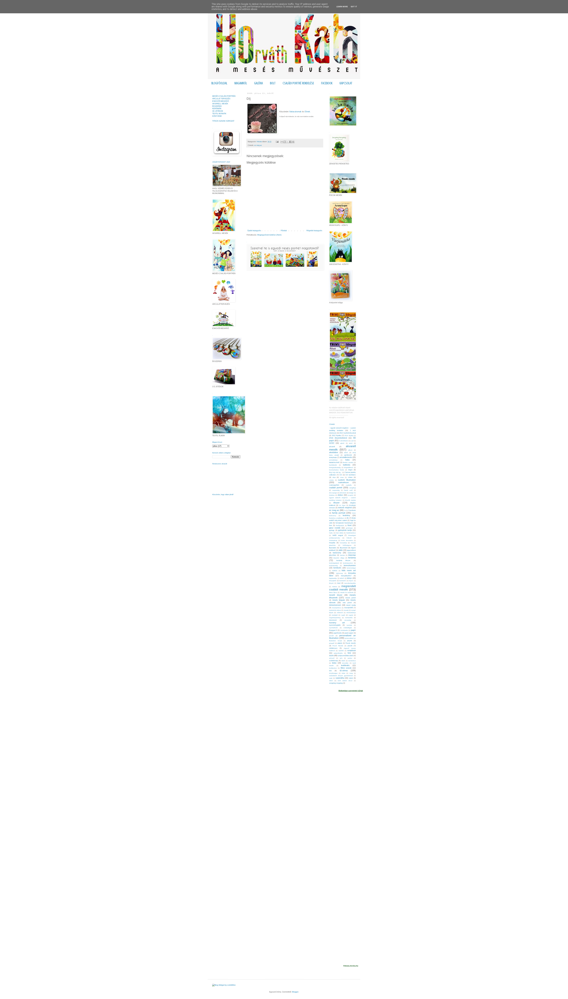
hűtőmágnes (347, 545)
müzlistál (335, 615)
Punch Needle (338, 646)
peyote (349, 640)
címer (342, 477)
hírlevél (349, 538)
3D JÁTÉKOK (217, 111)
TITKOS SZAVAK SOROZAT (223, 121)
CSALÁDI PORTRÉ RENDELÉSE (298, 83)
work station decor (345, 680)
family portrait (338, 513)
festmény (346, 515)
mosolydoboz (336, 608)
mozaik (346, 610)
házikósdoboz (351, 533)
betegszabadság (335, 467)
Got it (354, 7)
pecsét (331, 635)
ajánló (342, 443)
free (330, 525)
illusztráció (343, 548)
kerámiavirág (333, 565)
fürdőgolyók (340, 525)
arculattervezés (346, 457)
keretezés (337, 568)
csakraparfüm (334, 485)
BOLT (273, 83)
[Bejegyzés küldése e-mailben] (277, 141)
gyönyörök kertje (345, 530)
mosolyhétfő (348, 608)
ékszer (336, 502)
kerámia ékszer (343, 560)
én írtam (342, 505)
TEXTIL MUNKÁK (219, 114)
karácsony (337, 553)
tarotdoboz (352, 660)
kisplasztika (333, 578)
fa (345, 510)
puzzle (350, 646)
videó (331, 680)
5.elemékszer (343, 441)
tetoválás (345, 663)
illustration (332, 548)
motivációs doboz (335, 610)
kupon (351, 580)
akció (350, 443)
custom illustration (347, 480)
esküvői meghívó (345, 508)
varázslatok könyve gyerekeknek (341, 675)
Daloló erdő (348, 490)
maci (339, 583)
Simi (349, 653)
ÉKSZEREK (217, 106)
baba (347, 460)
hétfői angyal (338, 535)
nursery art (337, 622)
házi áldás (339, 533)
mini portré (347, 602)
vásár (351, 678)
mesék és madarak (346, 592)
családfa (349, 485)
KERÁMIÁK (216, 109)
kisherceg (339, 573)
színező (331, 658)
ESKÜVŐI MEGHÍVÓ (220, 101)
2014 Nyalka (348, 435)
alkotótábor (333, 452)
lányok (331, 583)
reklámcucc (333, 648)
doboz (340, 495)
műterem (340, 612)
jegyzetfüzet (351, 550)
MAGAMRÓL (240, 83)
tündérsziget (333, 673)
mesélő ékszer (335, 595)
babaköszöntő (334, 462)
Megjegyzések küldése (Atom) (269, 235)
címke (350, 477)
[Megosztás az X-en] (287, 141)
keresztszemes (350, 565)
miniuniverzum (335, 605)
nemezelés (348, 617)
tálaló (343, 660)
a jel (352, 441)
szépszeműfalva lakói (345, 655)
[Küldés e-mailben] (281, 141)
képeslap (352, 555)
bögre (350, 470)
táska (334, 663)
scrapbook (351, 650)
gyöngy (331, 530)
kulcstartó (342, 580)
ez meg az (258, 145)
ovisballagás (347, 627)
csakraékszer (343, 482)
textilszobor (333, 668)
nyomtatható (333, 627)
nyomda (349, 625)
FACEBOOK (327, 83)
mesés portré (350, 598)
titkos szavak (346, 668)
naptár (351, 615)
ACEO (331, 443)
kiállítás (334, 570)
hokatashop (333, 540)
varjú (330, 678)
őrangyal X (333, 630)
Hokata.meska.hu (350, 966)
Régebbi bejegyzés (314, 231)
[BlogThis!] (284, 141)
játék (341, 550)
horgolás (332, 543)
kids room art (349, 570)
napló (343, 615)
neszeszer (333, 620)
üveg (351, 673)
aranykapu (333, 457)
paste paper (349, 633)
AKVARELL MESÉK (220, 104)
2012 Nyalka (336, 435)
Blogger (295, 992)
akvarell (332, 446)
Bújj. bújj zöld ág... (335, 472)
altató (346, 452)
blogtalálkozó (348, 467)
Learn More (342, 7)
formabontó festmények (344, 523)
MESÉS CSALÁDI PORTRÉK (224, 96)
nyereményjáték (335, 625)
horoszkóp (343, 543)
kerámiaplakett (334, 563)
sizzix (331, 656)
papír (353, 630)
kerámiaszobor (348, 563)
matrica (334, 586)
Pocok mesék (351, 643)
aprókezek (348, 455)
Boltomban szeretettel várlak (351, 691)
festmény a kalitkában (336, 518)
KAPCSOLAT (346, 83)
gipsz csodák (334, 528)
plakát (340, 643)
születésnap (333, 660)
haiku (331, 533)
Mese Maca (333, 592)
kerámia (352, 557)
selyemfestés (338, 653)
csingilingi (352, 488)
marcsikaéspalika (350, 583)
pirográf (331, 643)
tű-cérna (344, 670)
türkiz (343, 673)
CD (340, 475)
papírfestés (338, 633)
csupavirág (336, 490)
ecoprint (350, 495)
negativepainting (335, 617)
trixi (330, 671)
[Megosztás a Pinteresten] (293, 141)
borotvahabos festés (336, 470)
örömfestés (344, 630)
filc (348, 518)
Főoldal (284, 231)
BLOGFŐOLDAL (219, 83)
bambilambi (333, 465)
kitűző (342, 578)
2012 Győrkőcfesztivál (347, 433)
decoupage (333, 493)
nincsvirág (347, 620)
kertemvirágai (351, 568)
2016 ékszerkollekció (338, 438)
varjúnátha (340, 678)
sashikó (341, 650)
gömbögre (349, 528)
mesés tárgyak (338, 600)
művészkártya (351, 612)
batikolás (346, 465)
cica (334, 477)
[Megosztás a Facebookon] (290, 141)
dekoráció (343, 493)
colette (331, 480)
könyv (349, 578)
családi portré (335, 487)
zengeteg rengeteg (336, 683)
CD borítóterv (351, 475)
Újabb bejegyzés (254, 231)
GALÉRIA (258, 83)
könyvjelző (332, 580)
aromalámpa (333, 460)
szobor (350, 658)
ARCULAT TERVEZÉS (221, 99)
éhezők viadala (350, 500)
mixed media (351, 605)
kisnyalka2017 (346, 576)
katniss (342, 555)
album (350, 450)
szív (341, 658)
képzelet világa (338, 558)
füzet (349, 525)
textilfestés (345, 665)
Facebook (352, 510)
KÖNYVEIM (217, 116)
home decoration (347, 540)
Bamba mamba (348, 462)
